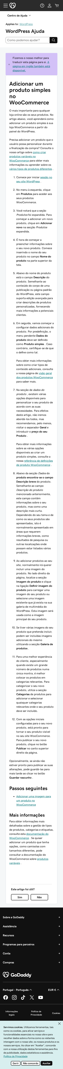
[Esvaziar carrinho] (56, 5)
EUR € (52, 989)
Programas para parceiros (18, 944)
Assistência (9, 926)
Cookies (56, 1013)
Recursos (8, 935)
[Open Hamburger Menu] (4, 5)
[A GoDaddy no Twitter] (32, 999)
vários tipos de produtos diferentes (30, 168)
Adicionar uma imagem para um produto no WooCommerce (33, 800)
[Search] (53, 40)
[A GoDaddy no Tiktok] (23, 999)
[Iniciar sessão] (49, 5)
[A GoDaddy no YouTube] (40, 999)
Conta (6, 953)
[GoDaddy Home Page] (17, 975)
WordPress (26, 24)
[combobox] (27, 40)
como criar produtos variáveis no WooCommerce (27, 156)
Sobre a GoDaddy (13, 917)
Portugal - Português (16, 989)
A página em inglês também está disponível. (31, 66)
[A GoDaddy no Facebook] (5, 999)
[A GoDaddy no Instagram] (14, 999)
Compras (8, 962)
